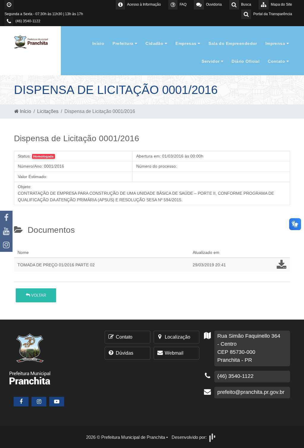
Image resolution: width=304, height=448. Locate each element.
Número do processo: (156, 166)
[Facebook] (6, 217)
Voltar (38, 295)
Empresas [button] (186, 43)
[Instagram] (6, 245)
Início (98, 43)
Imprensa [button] (275, 43)
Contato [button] (277, 61)
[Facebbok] (21, 401)
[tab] (19, 245)
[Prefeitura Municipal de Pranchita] (33, 41)
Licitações (47, 111)
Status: (24, 156)
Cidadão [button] (154, 43)
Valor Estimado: (32, 176)
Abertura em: (148, 156)
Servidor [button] (211, 61)
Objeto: (24, 186)
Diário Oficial (245, 61)
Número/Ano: (30, 166)
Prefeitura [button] (124, 43)
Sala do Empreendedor (232, 43)
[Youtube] (6, 231)
